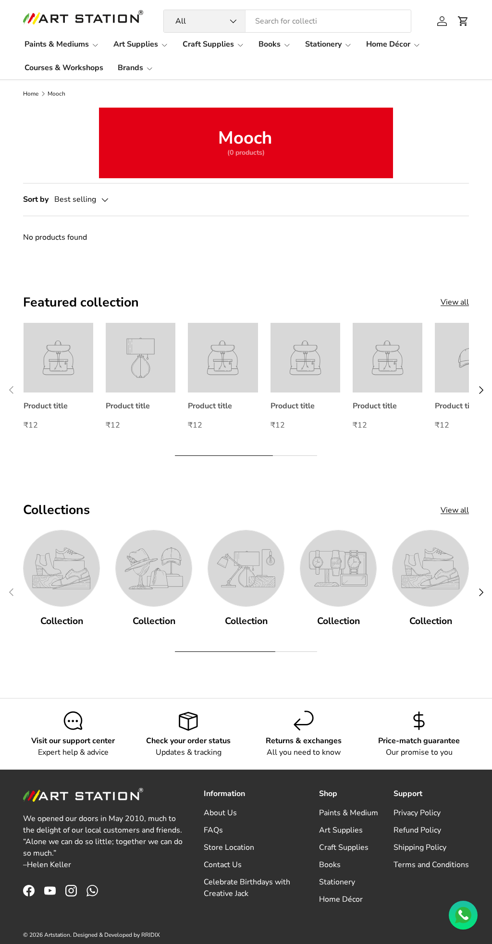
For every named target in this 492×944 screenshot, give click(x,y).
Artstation (57, 935)
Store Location (229, 847)
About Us (220, 813)
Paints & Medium (348, 813)
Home (30, 94)
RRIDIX (150, 935)
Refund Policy (417, 830)
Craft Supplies (344, 847)
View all (455, 302)
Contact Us (223, 864)
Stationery (337, 882)
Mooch (56, 94)
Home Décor (341, 899)
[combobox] (287, 21)
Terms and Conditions (431, 864)
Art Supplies (341, 830)
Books (330, 864)
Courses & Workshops (64, 67)
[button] (463, 21)
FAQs (213, 830)
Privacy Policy (417, 813)
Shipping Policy (420, 847)
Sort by (36, 199)
